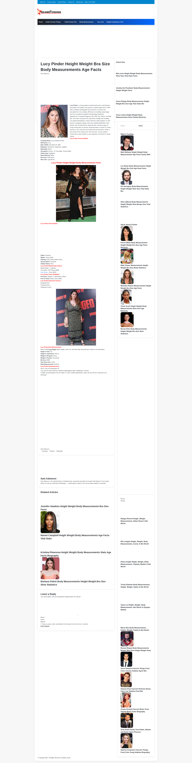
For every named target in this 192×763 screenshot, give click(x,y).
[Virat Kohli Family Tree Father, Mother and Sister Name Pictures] (127, 727)
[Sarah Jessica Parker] (132, 222)
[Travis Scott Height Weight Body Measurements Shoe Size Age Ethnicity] (126, 304)
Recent (123, 498)
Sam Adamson (45, 73)
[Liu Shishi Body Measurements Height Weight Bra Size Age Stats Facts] (127, 164)
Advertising (79, 2)
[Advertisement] (96, 41)
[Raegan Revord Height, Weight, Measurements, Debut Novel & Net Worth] (132, 516)
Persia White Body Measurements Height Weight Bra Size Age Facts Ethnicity (134, 245)
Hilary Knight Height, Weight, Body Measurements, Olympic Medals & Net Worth (136, 564)
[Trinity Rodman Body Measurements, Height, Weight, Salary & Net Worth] (132, 582)
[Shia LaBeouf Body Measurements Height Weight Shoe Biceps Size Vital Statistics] (126, 199)
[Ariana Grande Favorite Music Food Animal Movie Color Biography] (126, 707)
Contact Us (71, 2)
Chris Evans (44, 272)
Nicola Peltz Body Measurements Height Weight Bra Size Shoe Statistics (134, 331)
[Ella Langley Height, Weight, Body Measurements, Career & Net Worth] (132, 539)
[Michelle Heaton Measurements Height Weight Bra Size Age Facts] (127, 283)
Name (43, 617)
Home (41, 22)
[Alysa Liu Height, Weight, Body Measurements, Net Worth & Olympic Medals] (132, 602)
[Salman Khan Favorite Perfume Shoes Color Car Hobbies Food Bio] (126, 686)
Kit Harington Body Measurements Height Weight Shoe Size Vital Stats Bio (135, 188)
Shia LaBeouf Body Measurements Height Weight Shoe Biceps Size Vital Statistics (135, 204)
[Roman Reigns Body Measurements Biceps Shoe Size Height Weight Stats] (127, 646)
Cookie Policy (62, 2)
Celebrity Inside (65, 757)
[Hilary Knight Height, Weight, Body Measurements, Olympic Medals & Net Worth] (132, 559)
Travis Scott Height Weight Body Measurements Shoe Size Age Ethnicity (133, 308)
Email (43, 619)
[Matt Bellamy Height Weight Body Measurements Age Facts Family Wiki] (127, 150)
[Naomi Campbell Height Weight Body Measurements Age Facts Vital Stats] (50, 532)
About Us (42, 2)
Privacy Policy (51, 2)
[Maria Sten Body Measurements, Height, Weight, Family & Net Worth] (132, 625)
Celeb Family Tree (71, 22)
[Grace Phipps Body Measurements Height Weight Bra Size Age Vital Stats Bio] (122, 99)
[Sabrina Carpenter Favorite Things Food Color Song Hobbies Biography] (126, 747)
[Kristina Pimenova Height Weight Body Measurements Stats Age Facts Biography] (49, 549)
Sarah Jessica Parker (129, 225)
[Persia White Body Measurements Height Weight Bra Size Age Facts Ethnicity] (127, 240)
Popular (123, 501)
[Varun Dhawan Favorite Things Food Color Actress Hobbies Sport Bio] (126, 666)
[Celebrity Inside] (49, 11)
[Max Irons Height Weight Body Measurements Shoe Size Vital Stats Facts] (122, 71)
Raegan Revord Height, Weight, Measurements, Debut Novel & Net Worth (134, 521)
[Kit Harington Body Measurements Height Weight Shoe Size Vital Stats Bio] (126, 184)
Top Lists (100, 22)
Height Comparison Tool (115, 22)
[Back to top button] (35, 760)
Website (43, 621)
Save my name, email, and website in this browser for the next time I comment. (65, 624)
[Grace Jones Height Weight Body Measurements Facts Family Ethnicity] (122, 112)
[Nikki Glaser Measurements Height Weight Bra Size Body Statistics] (127, 263)
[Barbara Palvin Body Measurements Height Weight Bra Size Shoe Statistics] (50, 579)
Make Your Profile (90, 2)
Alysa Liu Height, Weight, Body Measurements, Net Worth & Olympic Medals (135, 607)
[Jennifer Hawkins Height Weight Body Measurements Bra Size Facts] (50, 503)
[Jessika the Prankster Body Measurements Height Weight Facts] (122, 86)
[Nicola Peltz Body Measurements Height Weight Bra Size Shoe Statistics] (127, 326)
